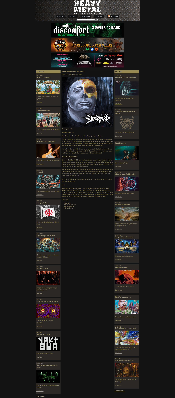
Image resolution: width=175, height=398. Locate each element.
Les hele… (39, 102)
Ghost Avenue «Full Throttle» (125, 174)
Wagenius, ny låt (42, 268)
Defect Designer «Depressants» (126, 328)
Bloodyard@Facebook (69, 156)
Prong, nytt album (42, 203)
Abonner (114, 16)
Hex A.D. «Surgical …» (123, 297)
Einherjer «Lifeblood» (122, 204)
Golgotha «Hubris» (121, 267)
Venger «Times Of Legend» (124, 237)
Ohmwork (39, 172)
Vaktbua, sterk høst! (43, 334)
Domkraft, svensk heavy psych (47, 301)
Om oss (99, 16)
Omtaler (73, 16)
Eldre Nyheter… (41, 396)
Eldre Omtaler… (119, 391)
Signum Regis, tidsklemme (45, 236)
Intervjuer (86, 16)
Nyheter (60, 16)
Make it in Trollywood (43, 77)
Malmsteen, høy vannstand (45, 141)
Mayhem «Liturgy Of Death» (124, 360)
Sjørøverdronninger (43, 110)
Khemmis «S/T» (120, 143)
